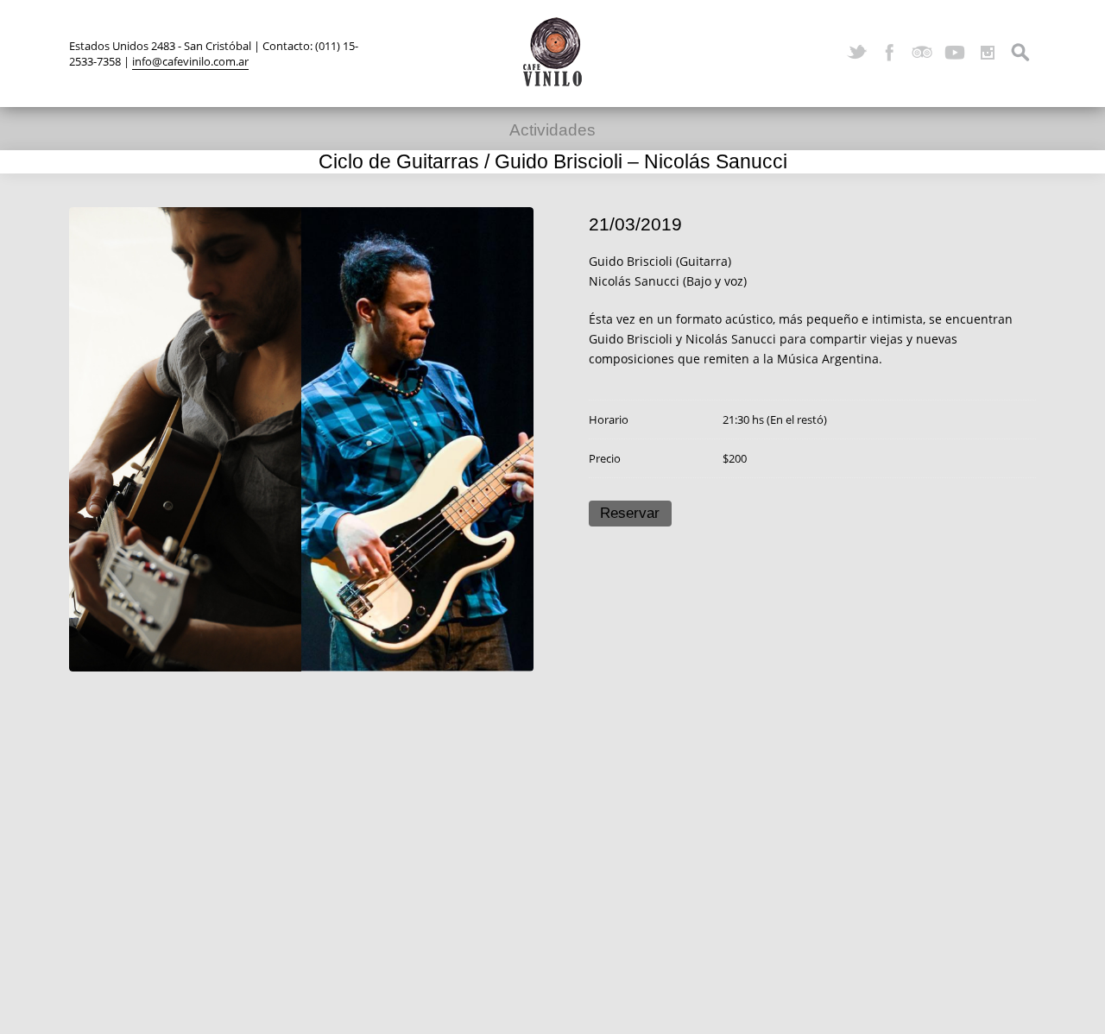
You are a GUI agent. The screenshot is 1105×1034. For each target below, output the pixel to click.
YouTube (954, 52)
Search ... (1020, 52)
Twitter (856, 52)
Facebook (889, 52)
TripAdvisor (922, 52)
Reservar (630, 513)
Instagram (987, 52)
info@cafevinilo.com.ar (190, 61)
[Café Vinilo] (552, 51)
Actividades (552, 130)
